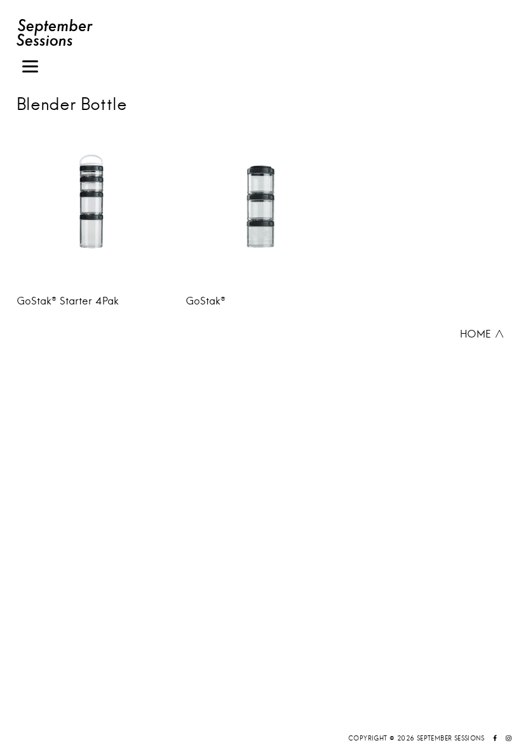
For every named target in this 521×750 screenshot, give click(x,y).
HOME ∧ (482, 333)
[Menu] (30, 68)
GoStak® (206, 300)
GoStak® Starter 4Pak (68, 300)
